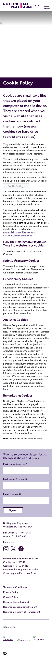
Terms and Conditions (15, 587)
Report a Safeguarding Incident (20, 606)
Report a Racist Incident (16, 602)
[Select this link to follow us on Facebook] (21, 550)
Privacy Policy (10, 592)
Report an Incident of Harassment (21, 611)
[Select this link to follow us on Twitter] (13, 550)
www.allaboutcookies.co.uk (18, 232)
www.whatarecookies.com (17, 235)
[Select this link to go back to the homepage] (17, 6)
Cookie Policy (10, 597)
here (5, 389)
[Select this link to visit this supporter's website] (9, 628)
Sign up (13, 510)
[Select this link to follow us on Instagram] (6, 550)
